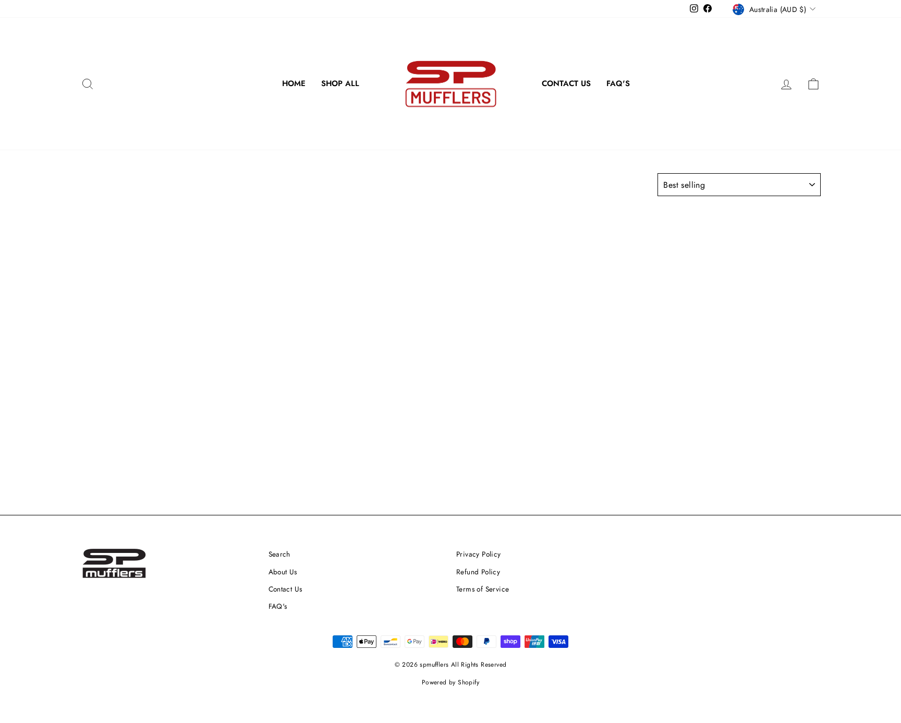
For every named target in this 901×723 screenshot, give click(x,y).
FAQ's (618, 83)
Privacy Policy (478, 554)
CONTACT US (566, 83)
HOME (294, 83)
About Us (283, 572)
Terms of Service (482, 589)
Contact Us (285, 589)
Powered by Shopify (450, 682)
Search (279, 554)
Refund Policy (478, 572)
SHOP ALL (340, 83)
